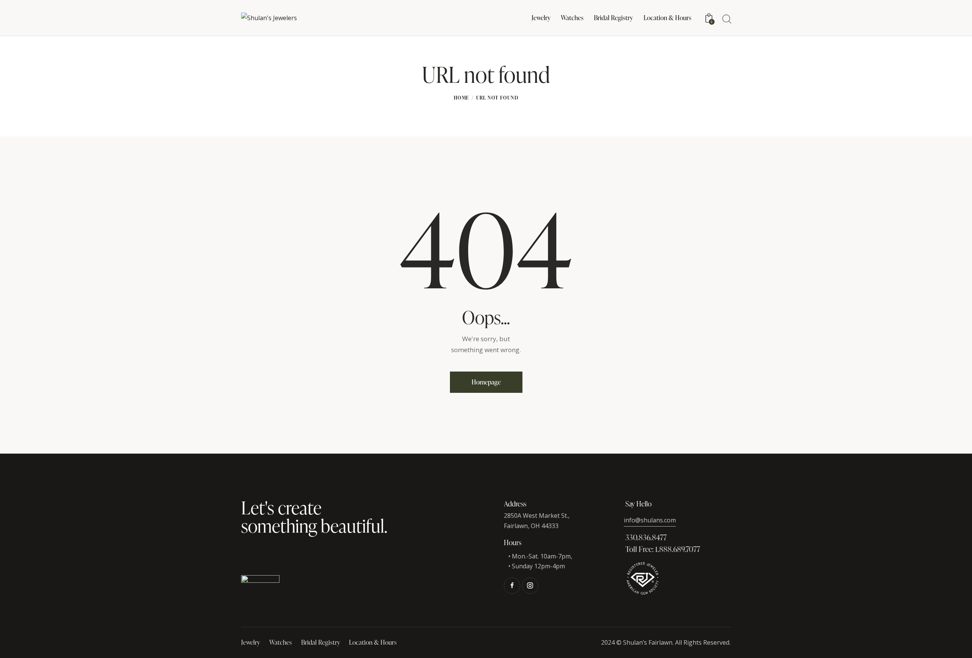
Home (461, 97)
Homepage (486, 382)
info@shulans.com (650, 520)
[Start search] (726, 19)
